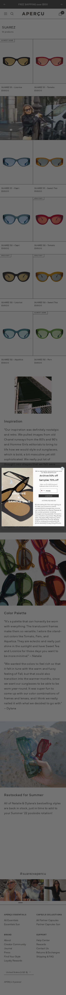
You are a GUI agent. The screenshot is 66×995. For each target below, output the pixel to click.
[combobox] (42, 491)
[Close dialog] (62, 468)
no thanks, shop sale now (49, 500)
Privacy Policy (50, 523)
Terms (59, 523)
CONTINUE (48, 496)
